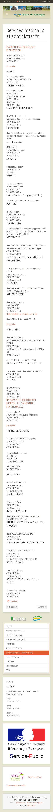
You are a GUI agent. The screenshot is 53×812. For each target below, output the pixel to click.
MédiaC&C (32, 805)
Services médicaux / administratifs (19, 653)
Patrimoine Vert (12, 666)
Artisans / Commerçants (15, 639)
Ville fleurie (10, 661)
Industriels (10, 644)
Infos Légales (24, 1)
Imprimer (14, 601)
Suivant (41, 607)
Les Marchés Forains (14, 657)
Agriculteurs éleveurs (14, 648)
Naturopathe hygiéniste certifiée (21, 314)
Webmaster (20, 803)
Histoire (9, 626)
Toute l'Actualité (9, 1)
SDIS (8, 670)
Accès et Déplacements (15, 631)
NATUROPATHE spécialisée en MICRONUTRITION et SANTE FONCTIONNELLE (21, 403)
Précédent (13, 607)
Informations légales (35, 803)
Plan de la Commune (14, 635)
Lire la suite (10, 66)
